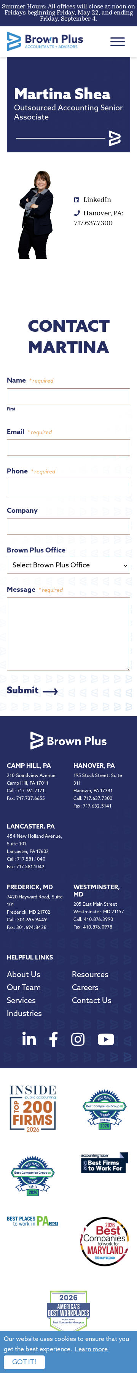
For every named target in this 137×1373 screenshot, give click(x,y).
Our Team (24, 988)
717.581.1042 (30, 867)
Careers (85, 988)
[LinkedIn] (29, 1041)
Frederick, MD (30, 888)
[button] (117, 41)
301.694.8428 (31, 928)
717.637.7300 (98, 798)
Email (29, 432)
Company (22, 511)
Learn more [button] (91, 1350)
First (11, 409)
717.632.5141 (97, 806)
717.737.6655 (30, 798)
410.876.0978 (97, 927)
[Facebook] (53, 1041)
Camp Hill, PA (29, 766)
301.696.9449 (32, 920)
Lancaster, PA (31, 827)
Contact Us (92, 1001)
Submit (22, 691)
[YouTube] (106, 1041)
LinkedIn (96, 200)
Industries (24, 1014)
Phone (31, 471)
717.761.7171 (31, 791)
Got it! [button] (24, 1362)
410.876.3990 (98, 919)
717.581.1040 (31, 859)
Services (21, 1001)
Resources (90, 975)
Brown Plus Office (36, 551)
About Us (23, 975)
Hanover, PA (94, 766)
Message (35, 590)
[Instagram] (77, 1041)
